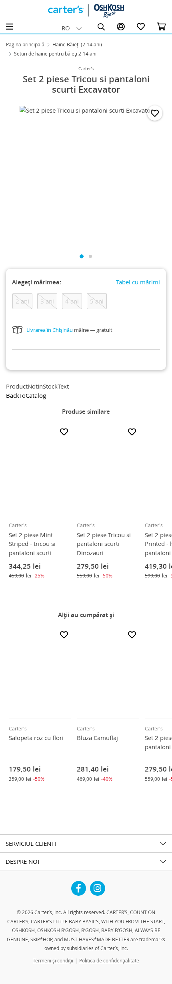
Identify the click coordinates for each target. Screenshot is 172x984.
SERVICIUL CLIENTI (31, 843)
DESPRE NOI (22, 861)
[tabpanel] (86, 174)
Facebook (78, 885)
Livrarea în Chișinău (49, 329)
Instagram (97, 885)
